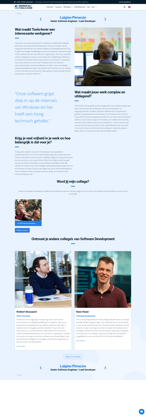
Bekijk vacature (22, 230)
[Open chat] (141, 411)
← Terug (18, 13)
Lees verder (20, 346)
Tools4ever (50, 7)
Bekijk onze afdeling (73, 357)
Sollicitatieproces (80, 7)
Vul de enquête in (125, 2)
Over (93, 7)
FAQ (88, 7)
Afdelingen (67, 7)
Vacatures (58, 7)
